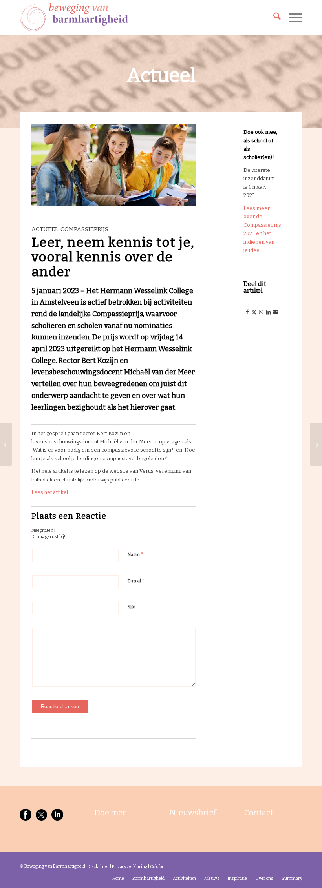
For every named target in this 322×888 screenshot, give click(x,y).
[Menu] (291, 17)
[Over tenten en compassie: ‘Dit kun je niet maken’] (6, 444)
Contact (258, 812)
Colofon (157, 866)
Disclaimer (98, 866)
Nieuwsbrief (193, 812)
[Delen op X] (254, 312)
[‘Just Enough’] (316, 444)
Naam (135, 554)
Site (131, 606)
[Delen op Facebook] (247, 312)
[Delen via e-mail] (275, 312)
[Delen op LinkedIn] (268, 312)
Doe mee (111, 812)
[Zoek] (273, 17)
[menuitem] (273, 17)
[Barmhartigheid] (74, 17)
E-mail (136, 580)
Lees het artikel (49, 492)
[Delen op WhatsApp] (261, 312)
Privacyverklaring (129, 866)
